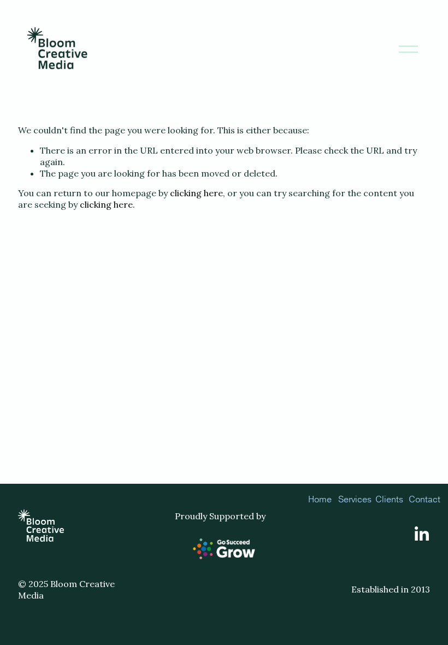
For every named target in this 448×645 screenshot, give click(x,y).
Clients (389, 499)
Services (355, 499)
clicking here (196, 192)
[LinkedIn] (421, 534)
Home (320, 499)
